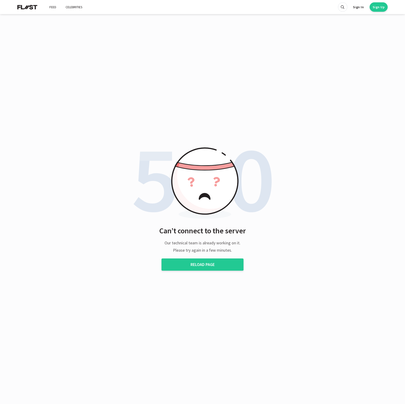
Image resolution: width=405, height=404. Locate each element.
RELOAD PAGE (203, 264)
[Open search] (342, 7)
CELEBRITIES (74, 7)
